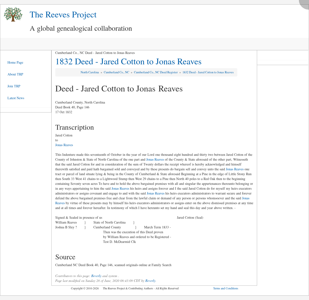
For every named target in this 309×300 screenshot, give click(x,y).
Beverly (96, 275)
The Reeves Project (63, 14)
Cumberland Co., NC (117, 72)
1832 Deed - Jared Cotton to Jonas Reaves (128, 61)
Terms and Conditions (225, 288)
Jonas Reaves (64, 144)
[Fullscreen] (305, 3)
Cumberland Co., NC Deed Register (156, 72)
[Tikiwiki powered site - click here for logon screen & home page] (11, 14)
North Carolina (90, 72)
